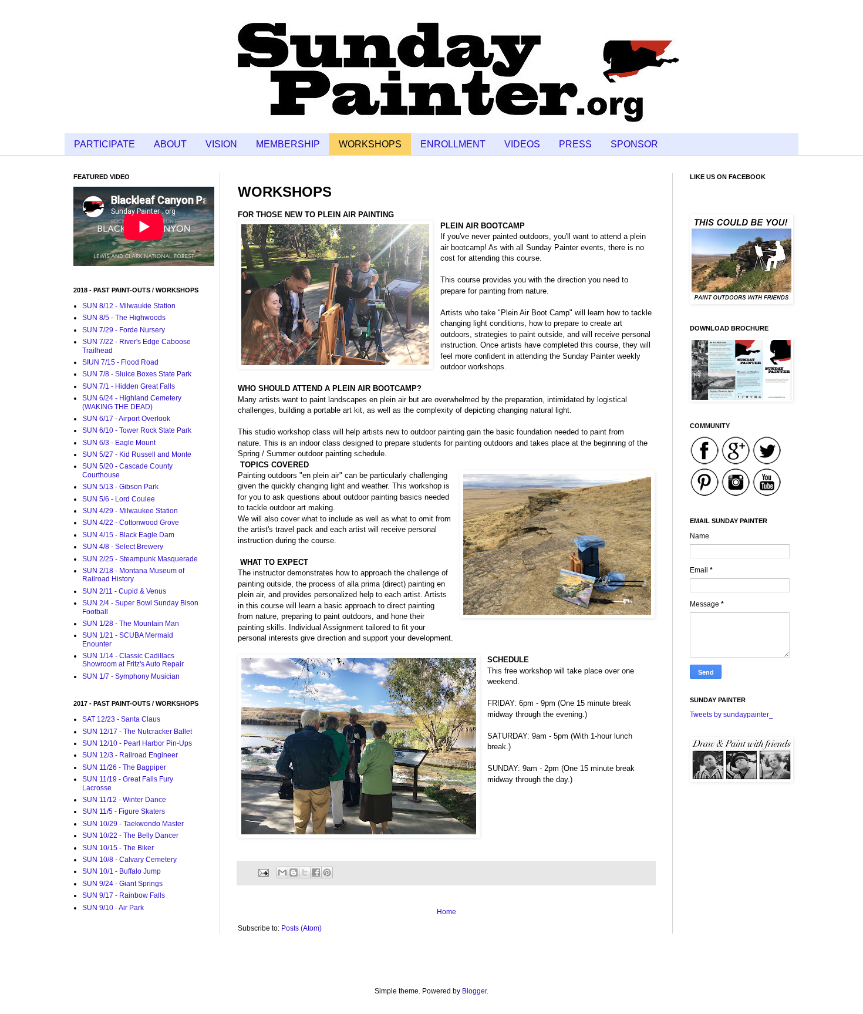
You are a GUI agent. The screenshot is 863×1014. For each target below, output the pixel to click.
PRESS (575, 144)
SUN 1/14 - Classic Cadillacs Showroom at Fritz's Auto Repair (133, 660)
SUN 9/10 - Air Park (113, 908)
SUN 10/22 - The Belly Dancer (130, 835)
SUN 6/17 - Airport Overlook (126, 419)
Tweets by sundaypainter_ (731, 714)
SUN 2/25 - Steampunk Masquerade (140, 559)
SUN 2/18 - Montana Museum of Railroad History (133, 575)
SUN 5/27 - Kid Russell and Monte (136, 454)
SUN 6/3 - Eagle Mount (119, 443)
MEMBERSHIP (288, 144)
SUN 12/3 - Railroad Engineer (130, 755)
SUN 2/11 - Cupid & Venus (124, 591)
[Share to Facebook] (316, 872)
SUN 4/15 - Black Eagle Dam (128, 535)
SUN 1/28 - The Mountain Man (130, 623)
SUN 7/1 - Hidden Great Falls (128, 386)
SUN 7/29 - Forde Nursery (123, 330)
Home (446, 912)
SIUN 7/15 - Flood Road (120, 362)
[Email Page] (263, 871)
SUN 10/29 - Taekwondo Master (133, 824)
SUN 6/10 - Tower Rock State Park (136, 430)
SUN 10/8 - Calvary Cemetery (129, 859)
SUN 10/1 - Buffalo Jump (121, 871)
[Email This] (282, 872)
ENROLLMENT (453, 144)
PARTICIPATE (104, 144)
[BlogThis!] (293, 872)
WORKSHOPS (370, 144)
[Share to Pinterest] (327, 872)
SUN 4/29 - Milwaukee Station (130, 511)
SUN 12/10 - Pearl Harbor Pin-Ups (137, 743)
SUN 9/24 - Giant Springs (122, 884)
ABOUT (170, 144)
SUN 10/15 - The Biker (118, 848)
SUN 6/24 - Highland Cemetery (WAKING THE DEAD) (131, 402)
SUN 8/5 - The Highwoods (124, 318)
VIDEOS (522, 144)
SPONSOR (634, 144)
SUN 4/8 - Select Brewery (122, 547)
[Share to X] (305, 872)
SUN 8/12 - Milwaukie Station (129, 306)
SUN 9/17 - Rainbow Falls (123, 895)
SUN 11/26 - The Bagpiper (124, 767)
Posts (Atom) (301, 928)
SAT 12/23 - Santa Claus (121, 719)
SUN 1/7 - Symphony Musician (131, 676)
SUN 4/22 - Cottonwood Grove (130, 522)
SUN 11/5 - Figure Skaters (123, 811)
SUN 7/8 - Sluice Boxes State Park (136, 374)
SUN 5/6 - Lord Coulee (118, 499)
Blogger (474, 991)
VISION (221, 144)
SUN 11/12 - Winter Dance (124, 800)
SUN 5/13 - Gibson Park (120, 487)
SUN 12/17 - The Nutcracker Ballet (137, 731)
